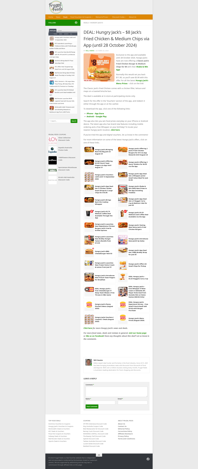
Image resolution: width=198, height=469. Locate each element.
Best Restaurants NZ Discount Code (95, 429)
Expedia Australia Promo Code (65, 148)
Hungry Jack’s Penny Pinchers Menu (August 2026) (104, 306)
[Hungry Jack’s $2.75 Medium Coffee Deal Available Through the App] (89, 214)
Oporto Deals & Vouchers (57, 441)
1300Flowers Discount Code (66, 158)
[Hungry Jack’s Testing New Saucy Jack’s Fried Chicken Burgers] (123, 227)
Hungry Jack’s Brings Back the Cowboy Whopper (103, 202)
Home (50, 17)
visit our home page (137, 333)
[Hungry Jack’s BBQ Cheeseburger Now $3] (89, 252)
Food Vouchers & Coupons (80, 17)
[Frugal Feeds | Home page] (55, 7)
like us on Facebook (95, 336)
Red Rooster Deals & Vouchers (59, 439)
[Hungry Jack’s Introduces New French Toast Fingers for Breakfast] (89, 277)
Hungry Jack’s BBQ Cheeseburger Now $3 (103, 252)
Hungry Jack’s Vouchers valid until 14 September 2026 (104, 177)
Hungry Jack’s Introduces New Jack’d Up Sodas (138, 240)
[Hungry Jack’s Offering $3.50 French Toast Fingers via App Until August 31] (89, 164)
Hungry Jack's (96, 23)
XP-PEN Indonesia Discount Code (95, 424)
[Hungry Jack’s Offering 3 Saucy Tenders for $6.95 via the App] (123, 164)
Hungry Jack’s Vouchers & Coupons (60, 426)
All (71, 34)
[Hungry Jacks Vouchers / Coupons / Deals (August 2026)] (89, 319)
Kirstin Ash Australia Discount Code (66, 178)
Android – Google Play (97, 116)
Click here (88, 328)
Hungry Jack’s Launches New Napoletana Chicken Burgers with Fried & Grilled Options (105, 227)
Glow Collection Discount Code (64, 139)
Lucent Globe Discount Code (93, 444)
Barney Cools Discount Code (93, 431)
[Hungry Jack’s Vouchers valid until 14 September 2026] (89, 177)
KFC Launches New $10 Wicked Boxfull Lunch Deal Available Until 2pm (62, 92)
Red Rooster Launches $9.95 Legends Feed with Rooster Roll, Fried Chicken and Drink (61, 101)
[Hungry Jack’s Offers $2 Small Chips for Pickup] (123, 265)
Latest (59, 31)
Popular (53, 31)
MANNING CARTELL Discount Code (95, 434)
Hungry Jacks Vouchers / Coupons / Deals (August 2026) (104, 319)
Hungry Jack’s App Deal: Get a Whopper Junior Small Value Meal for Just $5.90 (138, 177)
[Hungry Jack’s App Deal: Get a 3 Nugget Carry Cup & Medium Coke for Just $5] (123, 202)
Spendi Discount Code (91, 439)
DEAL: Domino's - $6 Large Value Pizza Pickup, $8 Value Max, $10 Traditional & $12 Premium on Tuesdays (61, 83)
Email (120, 399)
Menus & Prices (102, 17)
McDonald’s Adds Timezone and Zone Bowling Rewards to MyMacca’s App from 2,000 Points (61, 109)
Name (88, 399)
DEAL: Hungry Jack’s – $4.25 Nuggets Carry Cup (138, 277)
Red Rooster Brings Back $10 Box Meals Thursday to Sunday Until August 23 (62, 75)
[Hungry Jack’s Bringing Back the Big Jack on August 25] (89, 151)
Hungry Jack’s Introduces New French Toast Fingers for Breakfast (105, 277)
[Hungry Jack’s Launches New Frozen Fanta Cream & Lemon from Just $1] (89, 265)
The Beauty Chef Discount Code (94, 436)
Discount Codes (118, 17)
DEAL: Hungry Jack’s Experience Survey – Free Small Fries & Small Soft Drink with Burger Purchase (138, 306)
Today (55, 34)
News (58, 17)
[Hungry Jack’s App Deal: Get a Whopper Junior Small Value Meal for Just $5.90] (123, 177)
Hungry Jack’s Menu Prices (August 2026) (136, 319)
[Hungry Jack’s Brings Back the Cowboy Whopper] (89, 202)
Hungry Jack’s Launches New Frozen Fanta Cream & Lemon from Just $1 (104, 265)
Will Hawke (90, 51)
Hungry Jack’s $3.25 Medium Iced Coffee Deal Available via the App (138, 214)
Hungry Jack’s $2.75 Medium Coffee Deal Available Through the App (104, 214)
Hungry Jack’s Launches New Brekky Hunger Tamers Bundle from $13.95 (104, 240)
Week (60, 34)
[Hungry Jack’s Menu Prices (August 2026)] (123, 319)
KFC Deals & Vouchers (56, 431)
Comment (90, 385)
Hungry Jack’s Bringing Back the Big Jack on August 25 (104, 151)
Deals (65, 17)
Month (66, 34)
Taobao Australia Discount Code (94, 441)
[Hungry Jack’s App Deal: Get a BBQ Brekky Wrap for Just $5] (123, 252)
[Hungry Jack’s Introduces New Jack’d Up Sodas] (123, 240)
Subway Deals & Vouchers (57, 436)
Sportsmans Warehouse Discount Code (67, 168)
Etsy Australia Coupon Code (93, 426)
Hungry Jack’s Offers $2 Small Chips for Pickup (138, 265)
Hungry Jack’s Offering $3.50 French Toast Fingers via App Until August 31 (104, 164)
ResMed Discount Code (91, 446)
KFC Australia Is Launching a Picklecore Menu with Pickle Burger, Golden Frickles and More (62, 46)
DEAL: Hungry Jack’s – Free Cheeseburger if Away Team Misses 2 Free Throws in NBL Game (104, 292)
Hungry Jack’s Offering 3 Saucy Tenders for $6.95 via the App (138, 164)
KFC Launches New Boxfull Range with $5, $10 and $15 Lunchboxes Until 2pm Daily (62, 54)
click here (115, 130)
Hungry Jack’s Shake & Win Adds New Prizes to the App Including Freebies (138, 189)
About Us (132, 17)
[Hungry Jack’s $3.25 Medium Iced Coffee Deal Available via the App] (123, 214)
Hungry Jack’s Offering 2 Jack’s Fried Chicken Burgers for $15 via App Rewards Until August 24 (138, 151)
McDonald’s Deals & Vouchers (59, 429)
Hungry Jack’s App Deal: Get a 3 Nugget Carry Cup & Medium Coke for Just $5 (138, 202)
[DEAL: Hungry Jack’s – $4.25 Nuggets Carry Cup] (123, 277)
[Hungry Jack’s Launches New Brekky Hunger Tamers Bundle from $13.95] (89, 240)
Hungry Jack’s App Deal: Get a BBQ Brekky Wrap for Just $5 (138, 252)
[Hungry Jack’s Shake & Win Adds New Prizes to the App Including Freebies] (123, 189)
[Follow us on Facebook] (76, 22)
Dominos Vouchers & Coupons (59, 424)
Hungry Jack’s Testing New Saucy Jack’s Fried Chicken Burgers (137, 227)
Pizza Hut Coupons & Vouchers (59, 434)
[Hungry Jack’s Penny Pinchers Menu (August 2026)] (89, 306)
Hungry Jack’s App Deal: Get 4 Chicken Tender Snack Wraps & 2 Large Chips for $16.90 (104, 189)
